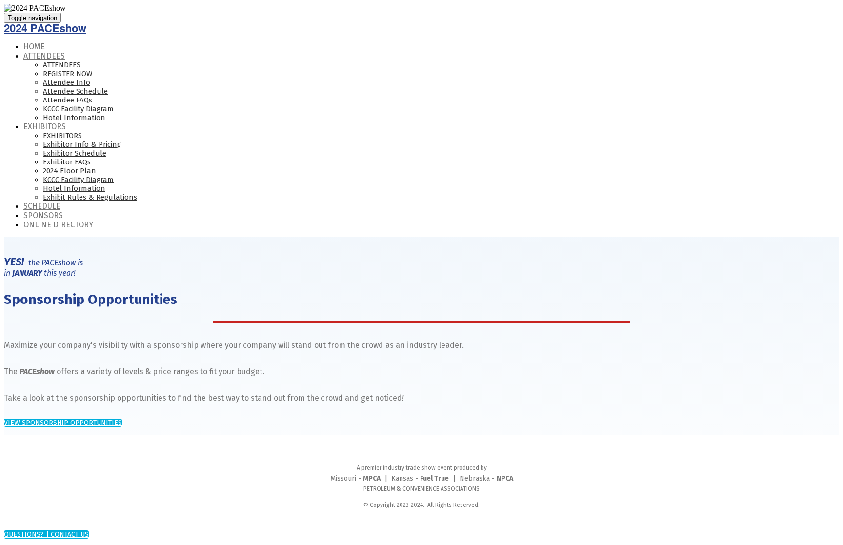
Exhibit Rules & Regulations (90, 197)
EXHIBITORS (44, 126)
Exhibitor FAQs (67, 162)
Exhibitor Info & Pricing (82, 144)
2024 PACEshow (45, 28)
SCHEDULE (41, 206)
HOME (34, 46)
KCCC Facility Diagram (78, 108)
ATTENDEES (44, 56)
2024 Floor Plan (69, 170)
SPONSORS (43, 215)
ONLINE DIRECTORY (58, 224)
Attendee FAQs (67, 100)
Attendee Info (66, 82)
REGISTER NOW (67, 73)
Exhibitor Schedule (74, 153)
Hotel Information (74, 117)
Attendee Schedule (75, 91)
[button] (63, 423)
